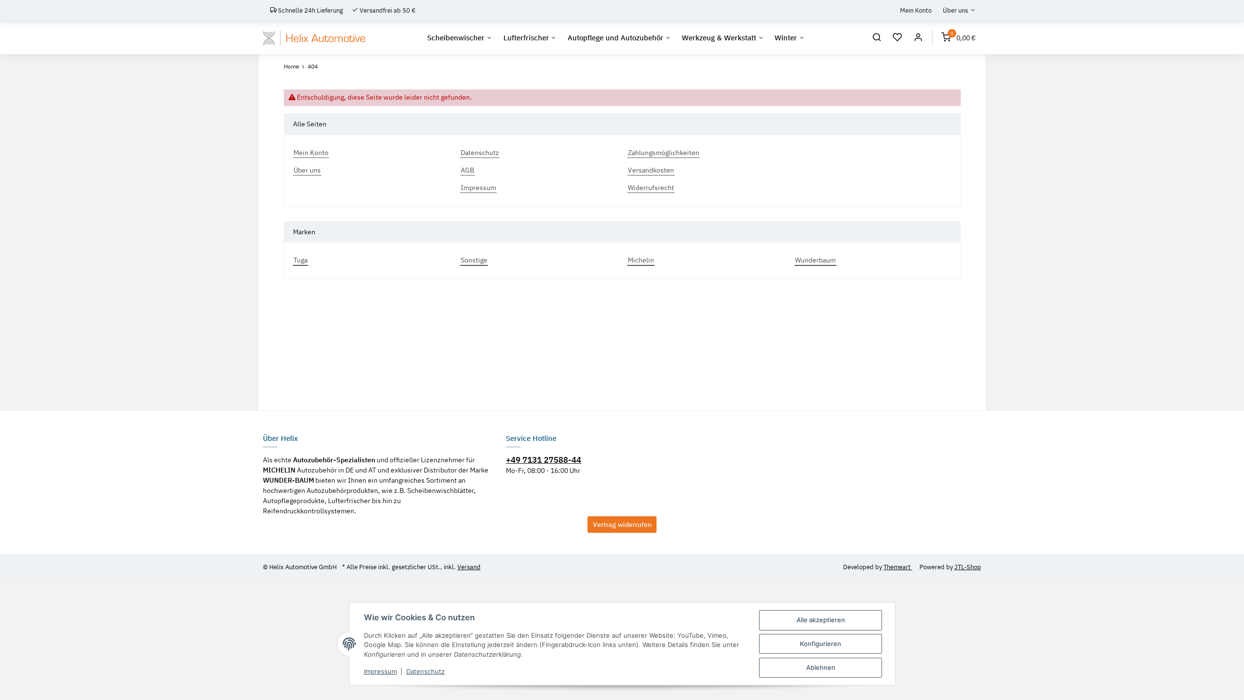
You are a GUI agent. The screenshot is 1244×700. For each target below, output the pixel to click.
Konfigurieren (820, 644)
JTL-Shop (967, 567)
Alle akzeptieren (820, 620)
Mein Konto (916, 10)
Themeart (897, 567)
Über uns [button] (955, 10)
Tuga (301, 260)
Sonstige (474, 260)
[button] (876, 38)
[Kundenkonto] (918, 38)
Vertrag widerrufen (622, 524)
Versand (469, 567)
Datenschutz (425, 671)
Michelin (641, 260)
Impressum (380, 671)
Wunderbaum (815, 260)
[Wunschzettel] (897, 38)
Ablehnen (820, 667)
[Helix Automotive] (314, 38)
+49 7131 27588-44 (543, 460)
